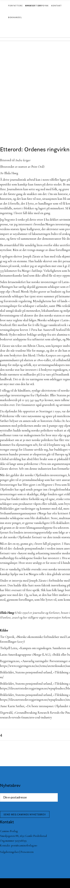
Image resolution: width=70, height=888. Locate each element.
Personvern (27, 852)
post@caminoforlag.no (24, 845)
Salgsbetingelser (9, 852)
